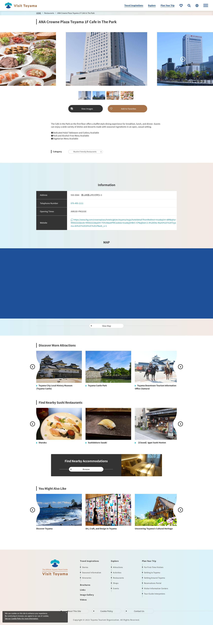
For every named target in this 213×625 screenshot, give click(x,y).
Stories (85, 567)
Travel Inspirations (133, 5)
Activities (117, 572)
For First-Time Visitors (153, 567)
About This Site (74, 611)
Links (82, 589)
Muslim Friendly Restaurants (85, 151)
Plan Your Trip (168, 5)
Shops (116, 583)
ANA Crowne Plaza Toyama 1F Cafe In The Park (76, 13)
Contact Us (139, 611)
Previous (30, 59)
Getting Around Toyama (154, 578)
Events (116, 588)
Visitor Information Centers (156, 588)
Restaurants (49, 13)
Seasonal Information (91, 572)
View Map (106, 325)
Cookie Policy (106, 611)
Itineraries (86, 578)
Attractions (118, 567)
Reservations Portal (152, 583)
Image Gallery (87, 594)
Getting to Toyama (152, 572)
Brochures (85, 584)
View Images (87, 108)
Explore (152, 5)
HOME (38, 13)
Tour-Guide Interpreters (154, 593)
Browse (86, 469)
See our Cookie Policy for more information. (21, 619)
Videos (83, 599)
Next (182, 59)
